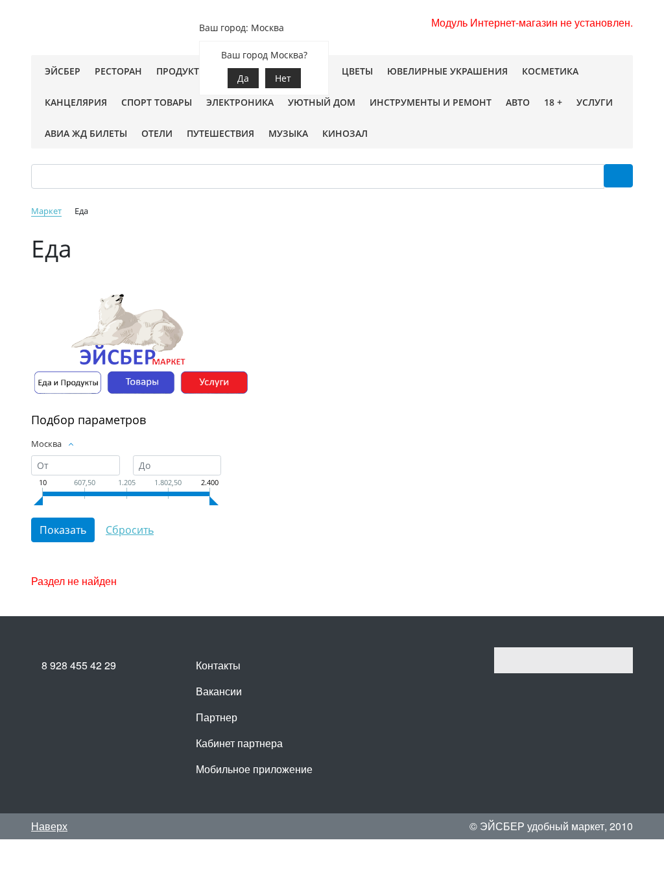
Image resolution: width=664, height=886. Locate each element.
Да (243, 78)
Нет (283, 78)
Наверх (49, 826)
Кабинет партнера (239, 743)
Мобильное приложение (254, 768)
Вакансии (219, 691)
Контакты (218, 665)
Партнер (216, 717)
